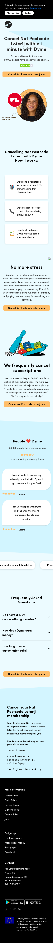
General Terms (12, 809)
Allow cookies (13, 13)
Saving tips (10, 847)
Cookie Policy (12, 814)
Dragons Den (12, 795)
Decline (28, 13)
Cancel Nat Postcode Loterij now (26, 74)
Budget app (11, 833)
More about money (15, 842)
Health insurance (13, 838)
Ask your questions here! (17, 868)
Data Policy (11, 800)
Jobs (7, 819)
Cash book (10, 852)
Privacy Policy (12, 804)
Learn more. (36, 8)
